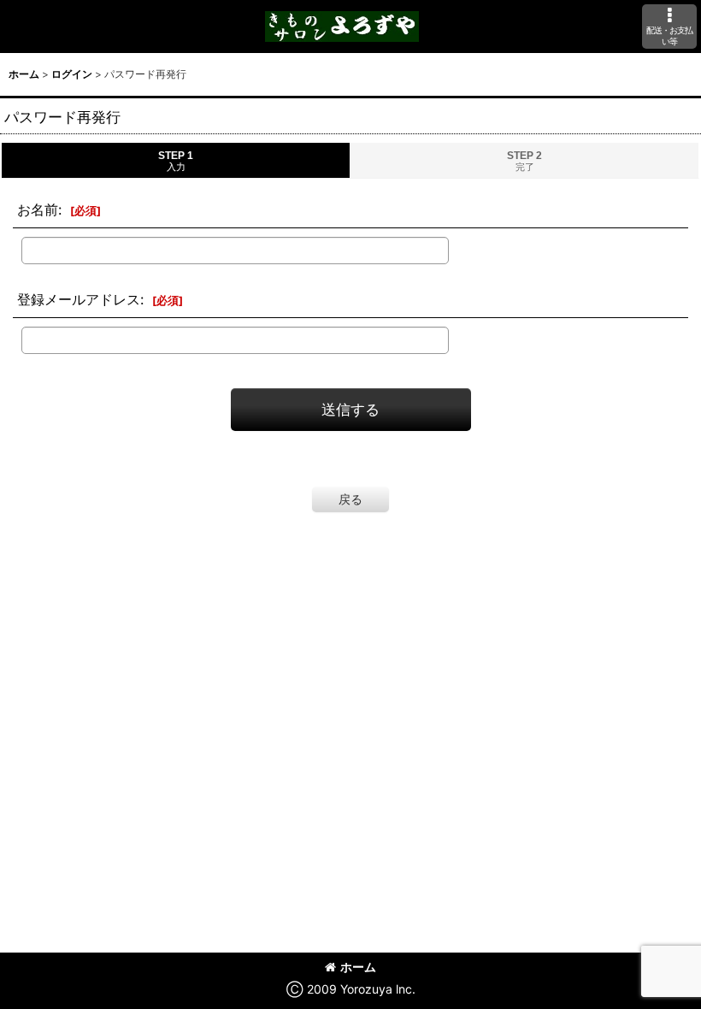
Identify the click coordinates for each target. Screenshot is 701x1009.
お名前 (37, 209)
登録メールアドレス (78, 299)
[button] (669, 26)
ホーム (358, 966)
